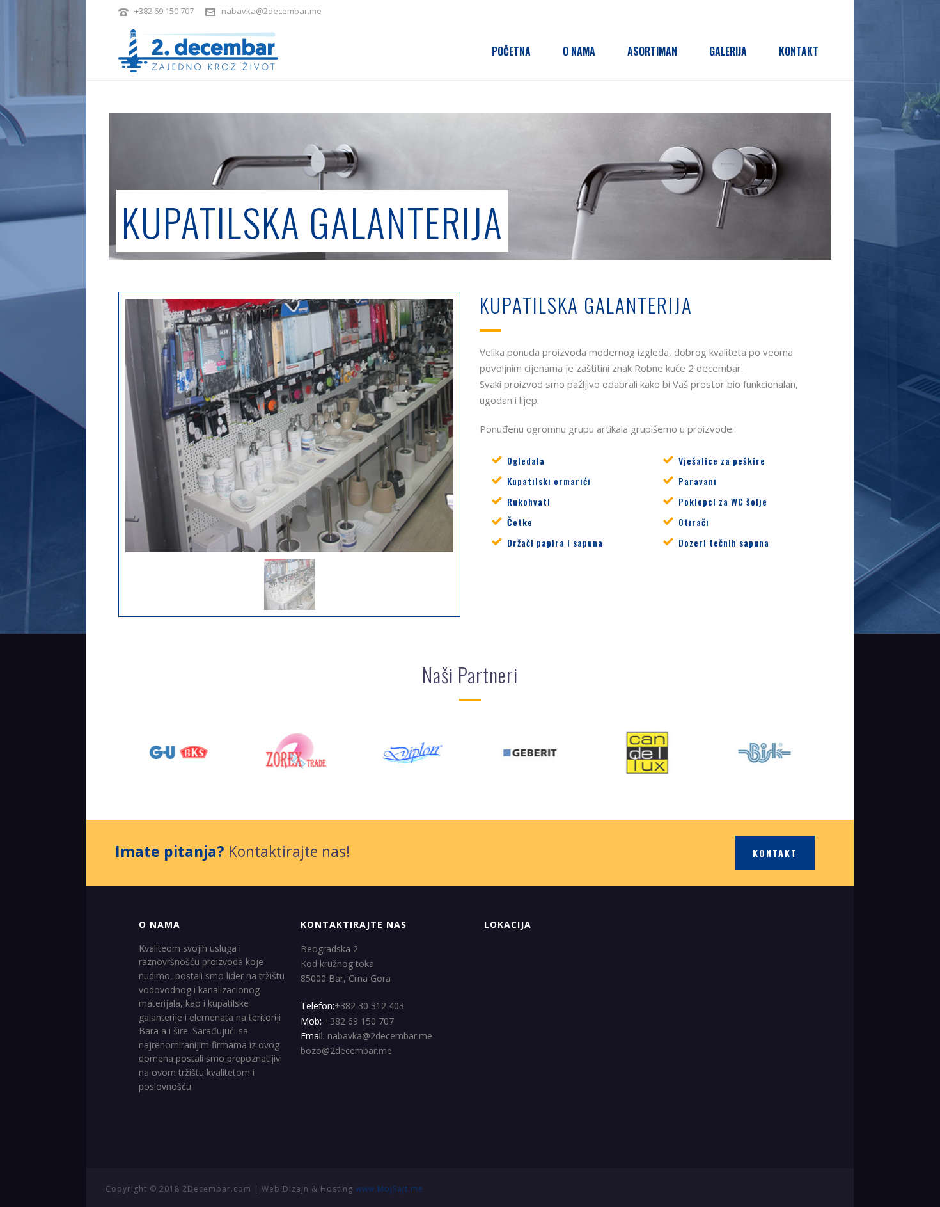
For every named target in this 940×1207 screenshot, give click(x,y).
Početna (511, 51)
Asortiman (652, 51)
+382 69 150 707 (164, 11)
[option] (290, 425)
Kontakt (799, 51)
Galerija (728, 51)
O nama (579, 51)
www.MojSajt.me (389, 1188)
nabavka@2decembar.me (271, 11)
